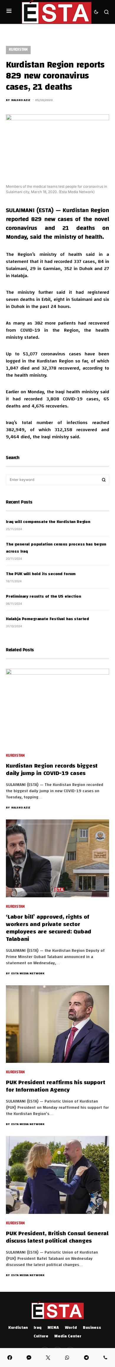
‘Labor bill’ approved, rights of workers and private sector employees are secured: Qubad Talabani (48, 928)
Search (104, 479)
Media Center (67, 1336)
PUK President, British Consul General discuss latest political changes (57, 1238)
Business (92, 1328)
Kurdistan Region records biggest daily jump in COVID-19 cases (52, 770)
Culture (41, 1336)
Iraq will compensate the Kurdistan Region (48, 522)
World (71, 1328)
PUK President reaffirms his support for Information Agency (55, 1087)
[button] (9, 11)
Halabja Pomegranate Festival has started (47, 619)
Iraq (38, 1328)
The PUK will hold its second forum (40, 574)
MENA (53, 1328)
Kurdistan (18, 50)
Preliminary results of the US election (43, 597)
